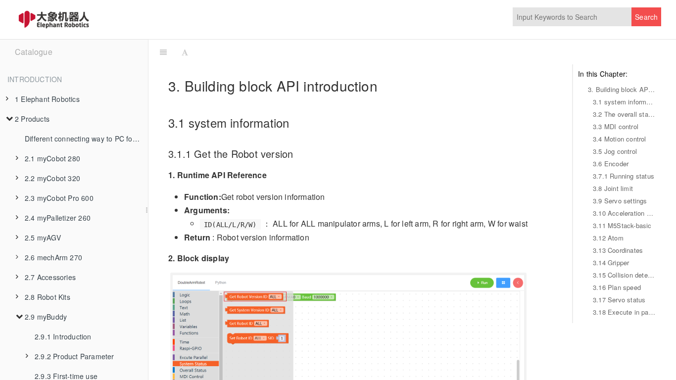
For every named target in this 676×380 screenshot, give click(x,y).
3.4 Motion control (619, 138)
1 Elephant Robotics (47, 99)
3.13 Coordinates (618, 250)
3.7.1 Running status (623, 176)
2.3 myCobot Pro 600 (59, 198)
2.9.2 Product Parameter (74, 356)
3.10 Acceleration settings (624, 213)
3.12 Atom (608, 237)
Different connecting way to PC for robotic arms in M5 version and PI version (86, 138)
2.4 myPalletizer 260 (58, 218)
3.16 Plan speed (617, 287)
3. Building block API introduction (622, 89)
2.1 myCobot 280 (52, 158)
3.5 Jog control (615, 151)
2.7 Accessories (50, 277)
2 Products (32, 119)
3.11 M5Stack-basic (622, 225)
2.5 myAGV (43, 237)
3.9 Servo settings (620, 200)
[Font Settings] (184, 52)
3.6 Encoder (610, 163)
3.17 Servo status (619, 299)
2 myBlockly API (433, 52)
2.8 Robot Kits (47, 297)
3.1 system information (624, 101)
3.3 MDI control (615, 126)
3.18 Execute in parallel (624, 312)
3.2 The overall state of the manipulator (624, 114)
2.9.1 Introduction (63, 336)
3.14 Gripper (611, 262)
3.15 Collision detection (624, 275)
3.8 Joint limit (613, 188)
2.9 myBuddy (46, 317)
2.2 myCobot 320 (52, 178)
